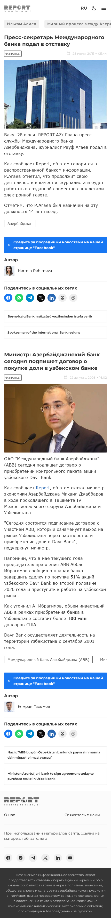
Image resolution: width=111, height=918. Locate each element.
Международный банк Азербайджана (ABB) (48, 659)
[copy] (73, 298)
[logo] (17, 8)
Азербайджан (20, 223)
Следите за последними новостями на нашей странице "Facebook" (58, 245)
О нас (9, 815)
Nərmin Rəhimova (35, 270)
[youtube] (70, 858)
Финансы (12, 53)
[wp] (19, 298)
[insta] (21, 858)
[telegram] (30, 298)
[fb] (8, 298)
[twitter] (41, 298)
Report (43, 487)
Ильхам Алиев (21, 24)
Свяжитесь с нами (82, 815)
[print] (62, 298)
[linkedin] (51, 298)
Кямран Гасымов (34, 706)
